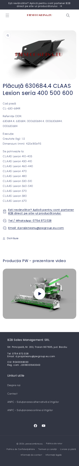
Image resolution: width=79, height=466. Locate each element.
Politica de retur (54, 443)
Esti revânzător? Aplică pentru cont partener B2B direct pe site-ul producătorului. (41, 211)
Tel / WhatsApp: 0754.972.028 (30, 220)
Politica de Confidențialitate (21, 449)
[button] (7, 15)
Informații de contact (31, 455)
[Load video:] (39, 294)
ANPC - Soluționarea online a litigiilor (30, 410)
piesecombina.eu (34, 444)
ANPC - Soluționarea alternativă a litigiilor (33, 402)
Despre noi (14, 385)
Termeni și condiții (47, 449)
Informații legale (54, 455)
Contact (12, 393)
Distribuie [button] (13, 238)
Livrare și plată (68, 449)
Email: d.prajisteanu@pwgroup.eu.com (36, 228)
